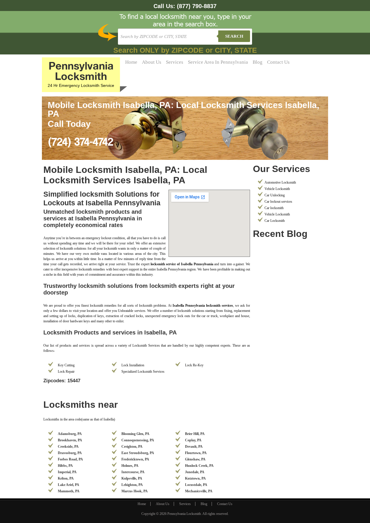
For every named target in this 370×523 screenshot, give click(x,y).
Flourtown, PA (196, 453)
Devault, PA (194, 447)
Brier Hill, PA (195, 434)
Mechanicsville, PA (198, 491)
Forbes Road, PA (70, 459)
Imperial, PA (67, 472)
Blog (257, 62)
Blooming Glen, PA (135, 434)
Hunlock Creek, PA (199, 466)
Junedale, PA (194, 472)
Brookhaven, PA (70, 440)
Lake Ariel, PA (68, 485)
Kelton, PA (66, 478)
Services (174, 62)
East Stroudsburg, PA (137, 453)
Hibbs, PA (65, 466)
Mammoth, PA (68, 491)
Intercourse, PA (133, 472)
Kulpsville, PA (131, 478)
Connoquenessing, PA (137, 440)
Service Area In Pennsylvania (218, 62)
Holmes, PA (129, 466)
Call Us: (185, 6)
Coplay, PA (193, 440)
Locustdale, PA (196, 485)
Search (234, 36)
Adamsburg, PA (70, 434)
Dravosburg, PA (70, 453)
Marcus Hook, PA (134, 491)
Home (131, 62)
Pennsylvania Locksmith (184, 514)
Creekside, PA (68, 447)
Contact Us (278, 62)
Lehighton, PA (132, 485)
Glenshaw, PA (195, 459)
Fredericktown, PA (135, 459)
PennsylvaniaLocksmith (81, 70)
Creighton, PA (132, 447)
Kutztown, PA (195, 478)
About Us (151, 62)
